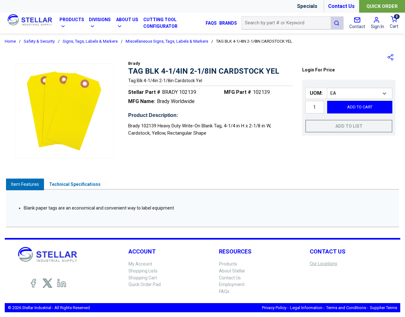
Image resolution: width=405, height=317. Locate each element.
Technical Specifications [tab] (75, 184)
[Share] (391, 57)
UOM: (316, 93)
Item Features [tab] (25, 184)
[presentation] (25, 184)
